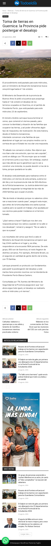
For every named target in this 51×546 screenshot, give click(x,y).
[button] (5, 540)
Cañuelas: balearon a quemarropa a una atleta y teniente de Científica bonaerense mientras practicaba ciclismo (13, 327)
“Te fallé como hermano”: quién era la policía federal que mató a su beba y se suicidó (32, 377)
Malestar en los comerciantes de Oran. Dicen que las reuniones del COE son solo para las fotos (38, 327)
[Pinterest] (24, 43)
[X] (18, 43)
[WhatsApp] (29, 43)
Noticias (10, 11)
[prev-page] (4, 387)
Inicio (4, 11)
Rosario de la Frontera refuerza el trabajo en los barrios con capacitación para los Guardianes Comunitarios (33, 349)
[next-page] (8, 387)
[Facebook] (12, 43)
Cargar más (25, 534)
